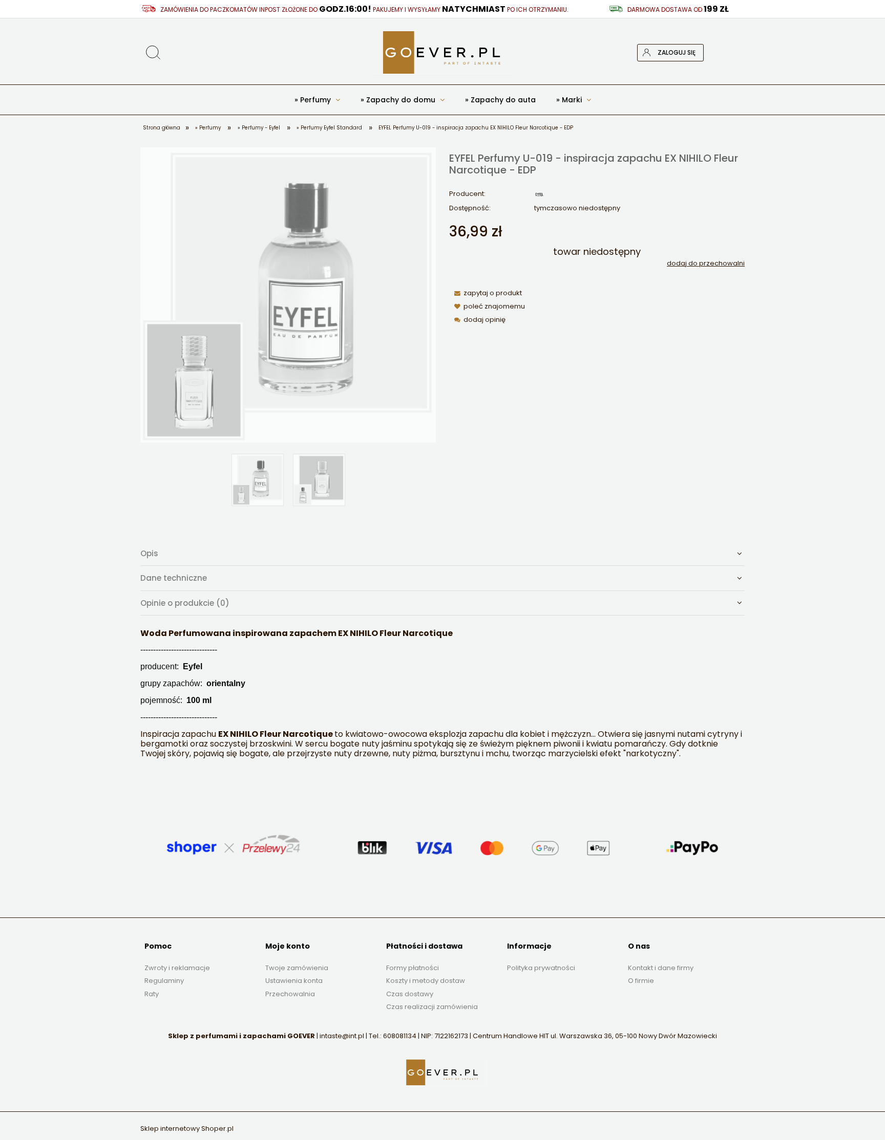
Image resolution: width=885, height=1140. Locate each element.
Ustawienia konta (294, 980)
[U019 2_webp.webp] (319, 480)
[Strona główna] (442, 52)
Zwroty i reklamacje (177, 968)
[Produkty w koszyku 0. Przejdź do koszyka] (736, 53)
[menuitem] (317, 100)
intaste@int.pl (342, 1036)
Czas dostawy (409, 994)
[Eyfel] (539, 194)
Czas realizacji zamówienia (432, 1007)
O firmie (641, 980)
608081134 (399, 1036)
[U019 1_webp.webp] (257, 480)
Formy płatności (412, 968)
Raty (151, 994)
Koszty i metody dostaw (425, 980)
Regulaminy (164, 980)
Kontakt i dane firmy (660, 968)
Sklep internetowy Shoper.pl (187, 1128)
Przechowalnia (290, 994)
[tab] (442, 553)
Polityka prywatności (541, 968)
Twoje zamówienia (296, 968)
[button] (485, 293)
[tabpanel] (442, 694)
